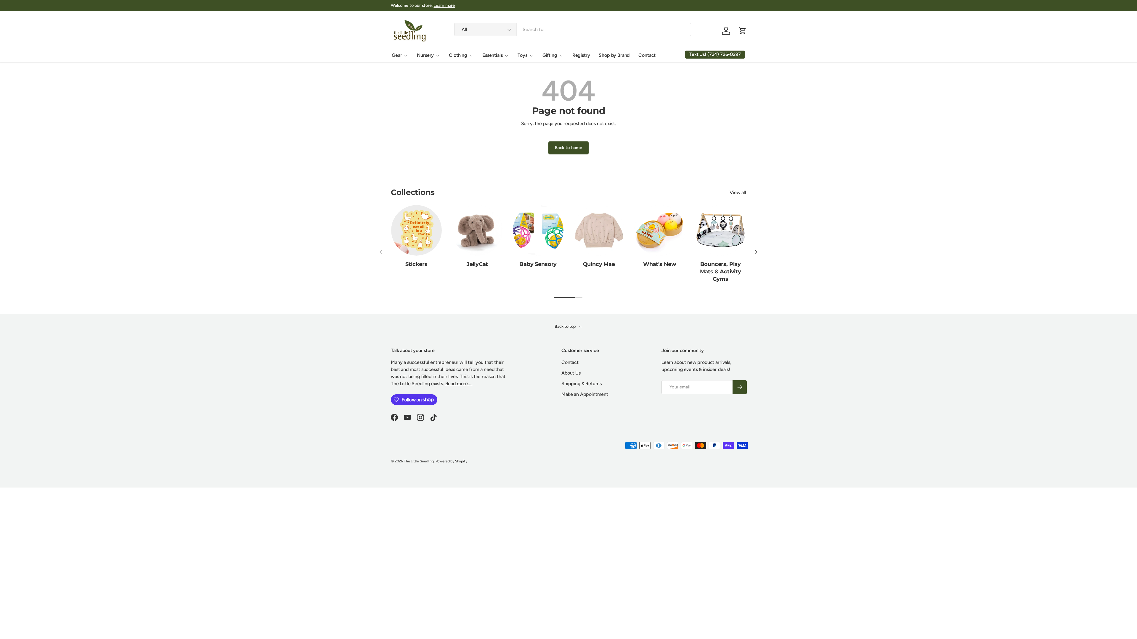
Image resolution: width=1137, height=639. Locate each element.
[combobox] (572, 29)
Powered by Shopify (451, 461)
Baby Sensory (538, 264)
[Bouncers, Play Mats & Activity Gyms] (720, 230)
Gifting (549, 55)
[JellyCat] (477, 230)
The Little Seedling (419, 461)
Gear (397, 55)
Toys (522, 55)
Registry (581, 55)
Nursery (425, 55)
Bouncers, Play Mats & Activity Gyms (720, 271)
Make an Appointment (584, 394)
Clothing (458, 55)
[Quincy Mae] (599, 230)
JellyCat (477, 264)
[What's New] (659, 230)
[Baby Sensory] (538, 230)
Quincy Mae (599, 264)
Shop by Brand (614, 55)
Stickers (416, 264)
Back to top (565, 326)
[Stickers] (416, 230)
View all (738, 192)
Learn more (444, 5)
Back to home (568, 147)
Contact (647, 55)
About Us (571, 373)
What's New (659, 264)
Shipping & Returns (581, 383)
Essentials (492, 55)
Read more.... (459, 383)
